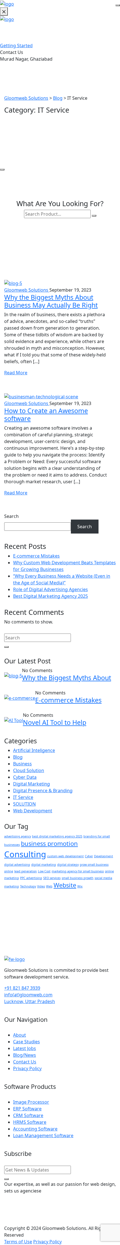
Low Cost (44, 871)
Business (22, 764)
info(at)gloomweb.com (28, 995)
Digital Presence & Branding (43, 790)
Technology (28, 886)
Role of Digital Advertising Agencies (50, 589)
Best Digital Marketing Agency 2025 (50, 596)
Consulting (25, 854)
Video (41, 886)
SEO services (52, 878)
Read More (15, 373)
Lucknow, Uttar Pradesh (29, 1001)
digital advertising (17, 864)
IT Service (23, 797)
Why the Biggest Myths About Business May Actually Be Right (51, 301)
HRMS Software (29, 1122)
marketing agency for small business (78, 871)
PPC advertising (31, 878)
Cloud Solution (28, 770)
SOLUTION (24, 804)
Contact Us (24, 1062)
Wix (80, 886)
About (19, 1035)
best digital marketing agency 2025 (57, 836)
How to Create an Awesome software (46, 414)
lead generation (25, 871)
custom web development (65, 856)
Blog (18, 757)
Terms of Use (18, 1242)
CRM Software (28, 1115)
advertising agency (17, 836)
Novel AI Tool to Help (54, 722)
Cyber (89, 856)
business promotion (49, 843)
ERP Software (27, 1109)
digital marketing (43, 864)
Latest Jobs (24, 1048)
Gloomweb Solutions (26, 290)
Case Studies (26, 1042)
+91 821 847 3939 (22, 988)
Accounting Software (35, 1129)
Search (11, 516)
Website (65, 885)
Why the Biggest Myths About (66, 677)
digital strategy (68, 864)
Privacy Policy (27, 1068)
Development (103, 856)
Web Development (32, 811)
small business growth (77, 878)
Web (49, 886)
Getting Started (16, 45)
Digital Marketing (31, 784)
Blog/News (24, 1055)
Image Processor (31, 1102)
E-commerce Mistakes (36, 556)
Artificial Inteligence (34, 750)
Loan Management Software (43, 1135)
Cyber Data (25, 777)
